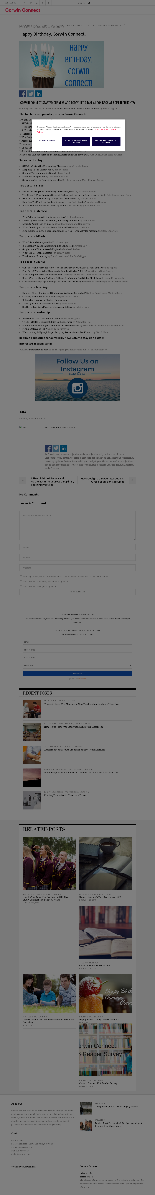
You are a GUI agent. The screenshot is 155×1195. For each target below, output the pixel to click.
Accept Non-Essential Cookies (106, 141)
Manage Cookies (46, 140)
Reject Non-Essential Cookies (76, 141)
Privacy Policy (101, 129)
